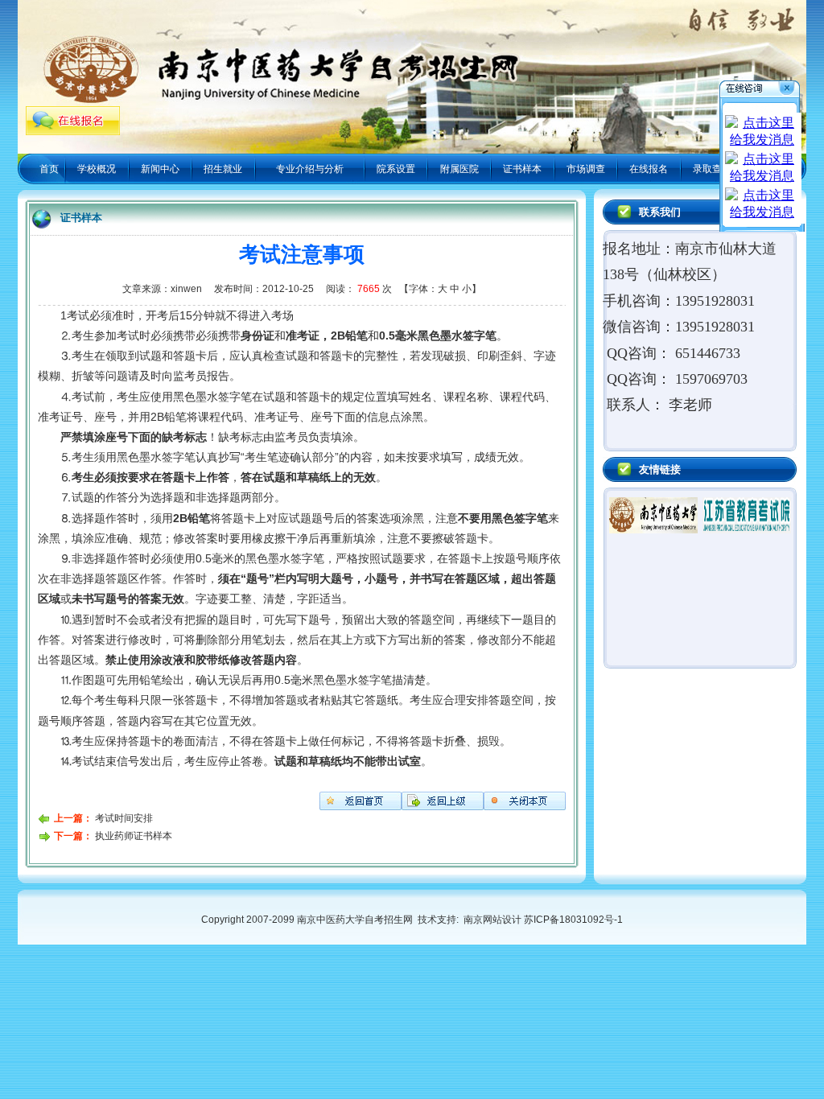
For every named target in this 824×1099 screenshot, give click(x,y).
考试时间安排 (124, 818)
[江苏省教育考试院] (746, 530)
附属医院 (459, 169)
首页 (49, 169)
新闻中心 (160, 169)
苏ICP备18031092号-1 (573, 919)
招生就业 (223, 169)
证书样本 (522, 169)
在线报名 (648, 169)
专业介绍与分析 (310, 169)
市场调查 (585, 169)
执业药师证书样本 (133, 836)
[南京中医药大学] (653, 530)
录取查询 (712, 169)
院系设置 (396, 169)
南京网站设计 (491, 919)
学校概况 (96, 169)
